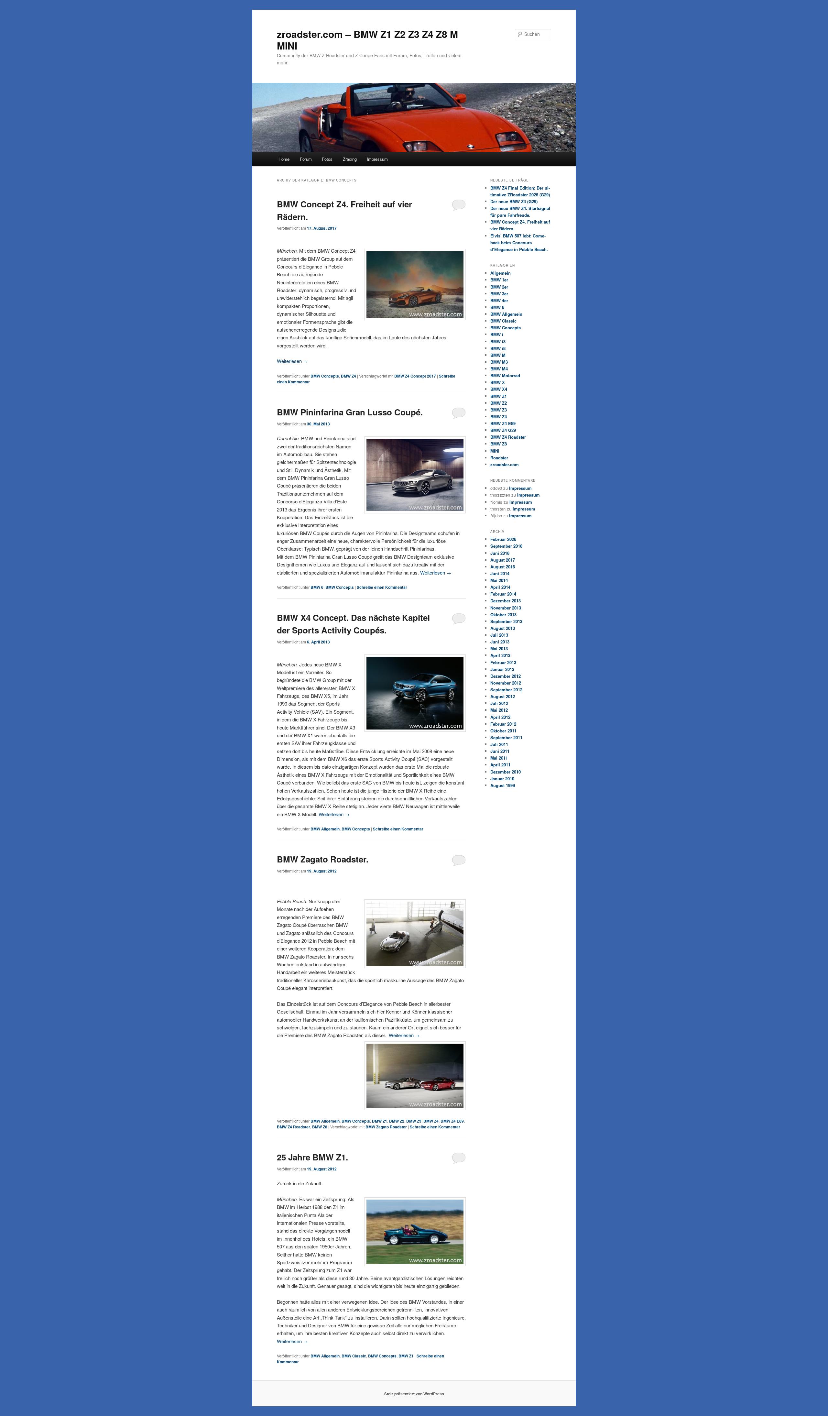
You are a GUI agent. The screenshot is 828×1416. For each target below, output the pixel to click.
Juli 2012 (499, 703)
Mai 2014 (499, 580)
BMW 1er (499, 280)
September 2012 (506, 689)
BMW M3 (499, 362)
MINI (494, 451)
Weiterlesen (292, 360)
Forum (306, 159)
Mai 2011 (499, 758)
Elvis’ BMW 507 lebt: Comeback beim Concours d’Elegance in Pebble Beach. (519, 242)
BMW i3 (498, 341)
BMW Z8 (319, 1127)
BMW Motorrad (505, 375)
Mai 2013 (499, 648)
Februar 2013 (503, 662)
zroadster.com (504, 464)
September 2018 (506, 546)
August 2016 (502, 567)
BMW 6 (316, 587)
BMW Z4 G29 (503, 430)
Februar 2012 (503, 724)
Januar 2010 (502, 778)
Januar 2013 (502, 669)
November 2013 (505, 608)
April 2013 (500, 655)
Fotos (327, 159)
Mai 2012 (499, 710)
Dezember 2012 (505, 676)
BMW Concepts (324, 376)
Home (283, 159)
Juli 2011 (499, 744)
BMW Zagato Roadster (386, 1127)
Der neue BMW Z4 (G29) (514, 201)
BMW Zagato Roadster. (322, 859)
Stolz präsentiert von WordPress (414, 1394)
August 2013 (502, 628)
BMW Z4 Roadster (293, 1127)
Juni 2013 (499, 642)
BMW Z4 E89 (452, 1121)
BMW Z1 (379, 1121)
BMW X (497, 382)
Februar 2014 (503, 594)
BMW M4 (499, 369)
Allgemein (500, 273)
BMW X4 (498, 389)
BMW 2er (499, 287)
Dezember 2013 (505, 601)
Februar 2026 (503, 539)
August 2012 (502, 696)
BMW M (498, 355)
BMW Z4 (348, 376)
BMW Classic (354, 1356)
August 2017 (502, 560)
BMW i (496, 334)
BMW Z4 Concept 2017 (415, 376)
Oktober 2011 (503, 731)
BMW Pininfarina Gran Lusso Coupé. (350, 412)
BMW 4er (499, 300)
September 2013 (506, 621)
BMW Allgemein (325, 829)
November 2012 (505, 683)
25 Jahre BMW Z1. (312, 1157)
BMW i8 (498, 348)
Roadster (499, 458)
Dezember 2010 (505, 772)
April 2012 (500, 717)
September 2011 (506, 737)
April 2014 (500, 587)
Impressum (377, 159)
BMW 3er (499, 294)
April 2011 (500, 765)
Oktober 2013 (503, 614)
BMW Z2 (396, 1121)
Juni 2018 (499, 553)
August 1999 (502, 785)
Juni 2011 (499, 751)
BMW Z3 (413, 1121)
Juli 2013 (499, 635)
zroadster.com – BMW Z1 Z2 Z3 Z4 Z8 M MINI (367, 39)
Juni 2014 (499, 573)
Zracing (350, 159)
